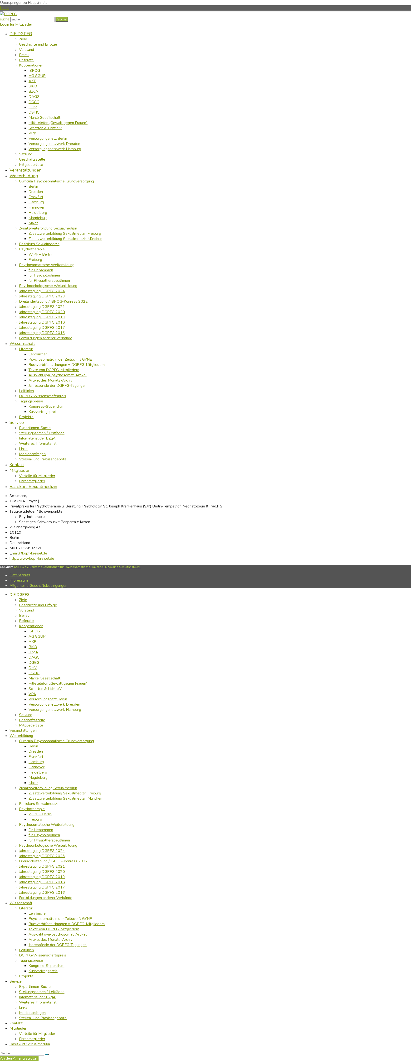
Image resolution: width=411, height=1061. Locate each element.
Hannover (36, 767)
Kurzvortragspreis (43, 971)
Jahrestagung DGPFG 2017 (42, 887)
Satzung (25, 714)
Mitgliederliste (31, 725)
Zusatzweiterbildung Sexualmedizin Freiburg (65, 793)
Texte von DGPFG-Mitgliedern (54, 929)
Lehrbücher (38, 913)
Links (23, 1007)
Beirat (24, 615)
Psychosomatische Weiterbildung (46, 824)
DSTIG (34, 673)
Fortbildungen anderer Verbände (45, 897)
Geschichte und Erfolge (38, 605)
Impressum (19, 580)
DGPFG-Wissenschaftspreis (42, 955)
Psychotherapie (32, 809)
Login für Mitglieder (16, 24)
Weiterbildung (21, 735)
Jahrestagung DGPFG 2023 (42, 856)
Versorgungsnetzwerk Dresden (54, 704)
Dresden (36, 751)
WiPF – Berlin (40, 814)
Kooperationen (31, 626)
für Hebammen (41, 829)
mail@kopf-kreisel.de (29, 553)
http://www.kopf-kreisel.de (32, 558)
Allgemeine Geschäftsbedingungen (38, 585)
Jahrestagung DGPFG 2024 (42, 850)
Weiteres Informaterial (37, 1002)
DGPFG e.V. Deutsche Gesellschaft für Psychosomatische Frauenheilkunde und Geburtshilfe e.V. (77, 567)
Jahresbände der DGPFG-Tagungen (58, 944)
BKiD (33, 647)
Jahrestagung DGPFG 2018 (42, 882)
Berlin (33, 746)
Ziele (23, 599)
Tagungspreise (31, 960)
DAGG (34, 657)
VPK (32, 694)
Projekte (26, 976)
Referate (26, 620)
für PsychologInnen (44, 835)
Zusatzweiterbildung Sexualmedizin (48, 788)
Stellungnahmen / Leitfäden (41, 991)
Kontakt (16, 1023)
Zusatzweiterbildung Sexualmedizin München (65, 798)
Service (16, 981)
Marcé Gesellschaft (44, 678)
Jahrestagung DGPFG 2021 (42, 866)
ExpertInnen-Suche (35, 986)
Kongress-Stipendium (46, 965)
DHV (33, 667)
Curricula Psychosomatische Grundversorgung (56, 741)
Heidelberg (38, 772)
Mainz (33, 782)
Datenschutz (20, 575)
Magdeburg (38, 777)
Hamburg (36, 762)
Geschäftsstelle (32, 720)
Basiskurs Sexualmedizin (39, 803)
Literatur (26, 908)
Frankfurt (36, 756)
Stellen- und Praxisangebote (43, 1018)
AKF (32, 641)
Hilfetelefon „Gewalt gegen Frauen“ (58, 683)
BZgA (33, 652)
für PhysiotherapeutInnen (49, 840)
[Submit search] (47, 1054)
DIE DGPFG (19, 594)
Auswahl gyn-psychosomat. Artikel (58, 934)
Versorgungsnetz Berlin (48, 699)
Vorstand (26, 610)
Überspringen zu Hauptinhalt (23, 2)
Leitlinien (26, 950)
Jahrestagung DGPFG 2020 (42, 871)
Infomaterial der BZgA (37, 997)
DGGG (34, 662)
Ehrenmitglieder (32, 1039)
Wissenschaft (21, 903)
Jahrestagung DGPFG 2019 (42, 876)
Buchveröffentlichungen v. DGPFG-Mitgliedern (67, 924)
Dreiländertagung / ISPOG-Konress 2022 (53, 861)
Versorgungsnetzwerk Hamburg (55, 709)
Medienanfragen (32, 1012)
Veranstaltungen (23, 730)
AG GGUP (37, 636)
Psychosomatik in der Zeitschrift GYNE (60, 918)
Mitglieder (18, 1028)
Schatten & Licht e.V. (45, 688)
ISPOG (34, 631)
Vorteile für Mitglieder (37, 1033)
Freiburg (35, 819)
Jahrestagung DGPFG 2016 (42, 892)
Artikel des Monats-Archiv (50, 939)
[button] (4, 7)
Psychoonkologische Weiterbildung (48, 845)
